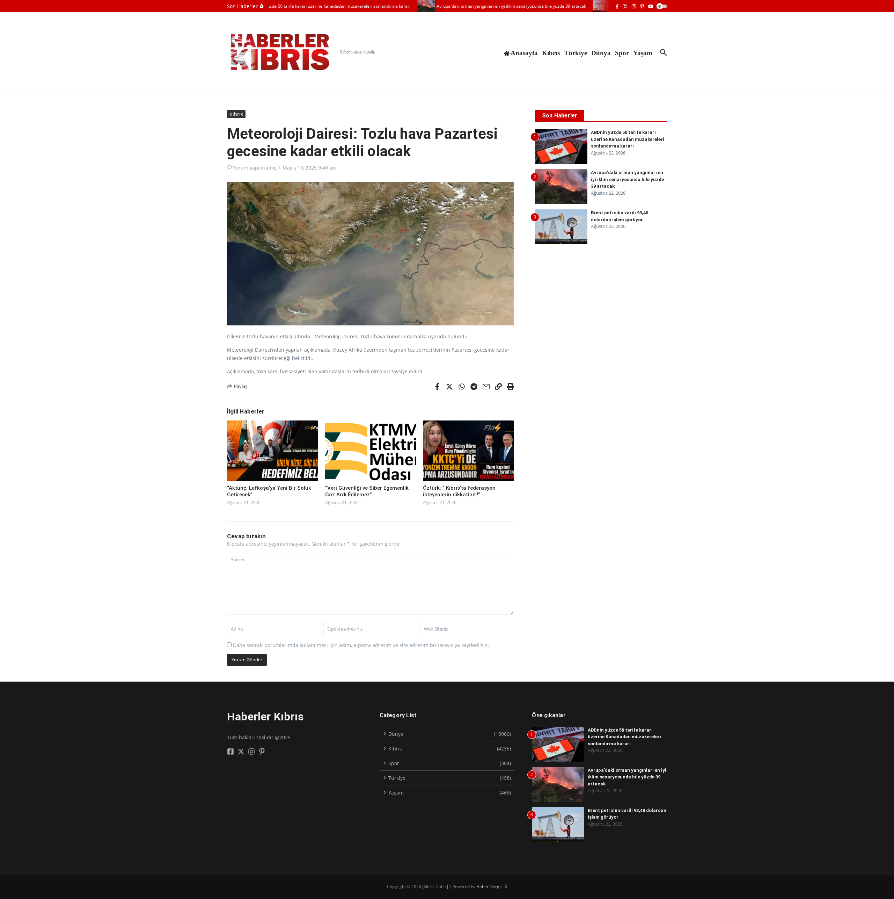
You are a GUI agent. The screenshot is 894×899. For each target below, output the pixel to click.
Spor (622, 53)
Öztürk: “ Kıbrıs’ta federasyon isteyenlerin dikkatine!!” (459, 491)
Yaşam (642, 53)
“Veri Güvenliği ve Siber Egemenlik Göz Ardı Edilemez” (367, 491)
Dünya (601, 53)
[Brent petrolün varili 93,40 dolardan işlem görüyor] (590, 6)
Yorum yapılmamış (255, 167)
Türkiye (575, 53)
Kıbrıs (551, 53)
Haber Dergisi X (491, 887)
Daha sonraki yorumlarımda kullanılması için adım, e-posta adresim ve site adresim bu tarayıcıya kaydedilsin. (361, 645)
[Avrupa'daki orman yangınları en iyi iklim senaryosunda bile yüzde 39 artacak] (414, 6)
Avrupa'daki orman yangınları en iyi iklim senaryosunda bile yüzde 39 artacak (627, 179)
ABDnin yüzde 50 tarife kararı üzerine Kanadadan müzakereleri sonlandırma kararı (627, 139)
